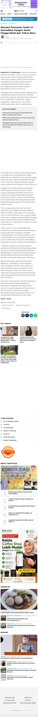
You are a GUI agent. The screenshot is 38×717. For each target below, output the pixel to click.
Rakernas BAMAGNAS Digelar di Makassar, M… (20, 513)
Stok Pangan (6, 308)
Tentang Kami (10, 697)
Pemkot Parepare (9, 440)
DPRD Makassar (9, 437)
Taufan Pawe (8, 427)
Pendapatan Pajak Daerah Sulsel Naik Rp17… (17, 658)
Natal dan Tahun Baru (23, 305)
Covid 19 (6, 434)
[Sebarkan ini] (23, 315)
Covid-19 (6, 424)
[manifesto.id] (19, 11)
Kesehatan (4, 611)
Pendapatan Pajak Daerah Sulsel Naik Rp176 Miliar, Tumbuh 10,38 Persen (8, 339)
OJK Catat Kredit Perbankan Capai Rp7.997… (20, 678)
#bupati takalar (9, 430)
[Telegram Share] (31, 315)
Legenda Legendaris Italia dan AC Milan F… (21, 521)
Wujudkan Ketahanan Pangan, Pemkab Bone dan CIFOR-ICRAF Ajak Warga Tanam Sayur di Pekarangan (17, 125)
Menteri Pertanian (7, 305)
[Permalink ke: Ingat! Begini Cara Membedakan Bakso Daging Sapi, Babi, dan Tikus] (19, 599)
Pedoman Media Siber (28, 703)
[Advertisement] (19, 151)
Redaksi (28, 700)
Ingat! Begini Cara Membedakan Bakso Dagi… (17, 612)
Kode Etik (27, 697)
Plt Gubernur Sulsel (11, 421)
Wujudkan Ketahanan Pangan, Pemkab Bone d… (21, 671)
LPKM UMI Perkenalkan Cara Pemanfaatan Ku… (17, 619)
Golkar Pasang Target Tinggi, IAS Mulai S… (21, 499)
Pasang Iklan (10, 700)
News (15, 661)
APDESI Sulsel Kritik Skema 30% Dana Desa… (21, 664)
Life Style (11, 611)
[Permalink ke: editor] (3, 37)
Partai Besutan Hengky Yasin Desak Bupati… (22, 506)
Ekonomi (3, 656)
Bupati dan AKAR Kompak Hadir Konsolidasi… (20, 492)
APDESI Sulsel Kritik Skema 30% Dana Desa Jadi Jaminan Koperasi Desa (28, 339)
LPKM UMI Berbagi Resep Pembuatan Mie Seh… (21, 626)
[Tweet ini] (27, 315)
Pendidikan (17, 615)
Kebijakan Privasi (9, 703)
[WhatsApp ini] (35, 315)
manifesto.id (16, 710)
